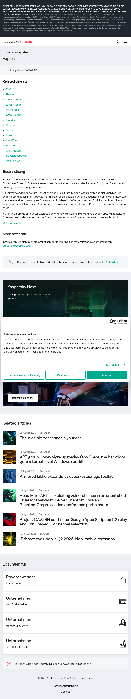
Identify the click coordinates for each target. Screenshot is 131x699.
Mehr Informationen (15, 223)
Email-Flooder (14, 104)
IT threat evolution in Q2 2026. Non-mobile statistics (67, 539)
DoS (8, 89)
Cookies (65, 691)
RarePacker (13, 160)
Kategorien (21, 52)
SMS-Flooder (14, 114)
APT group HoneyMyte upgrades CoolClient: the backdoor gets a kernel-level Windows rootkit (72, 459)
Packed (10, 145)
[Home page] (17, 42)
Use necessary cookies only (24, 375)
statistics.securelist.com (17, 245)
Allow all (107, 375)
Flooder (10, 120)
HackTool (11, 140)
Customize (63, 375)
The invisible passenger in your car (50, 438)
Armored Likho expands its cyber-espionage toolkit (66, 476)
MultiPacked (13, 150)
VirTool (10, 130)
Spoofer (11, 125)
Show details (112, 365)
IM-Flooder (12, 109)
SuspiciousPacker (16, 155)
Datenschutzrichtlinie (65, 685)
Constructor (13, 99)
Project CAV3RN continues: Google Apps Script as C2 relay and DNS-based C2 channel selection (73, 522)
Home (6, 52)
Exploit (10, 94)
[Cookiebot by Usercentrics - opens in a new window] (112, 321)
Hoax (9, 135)
